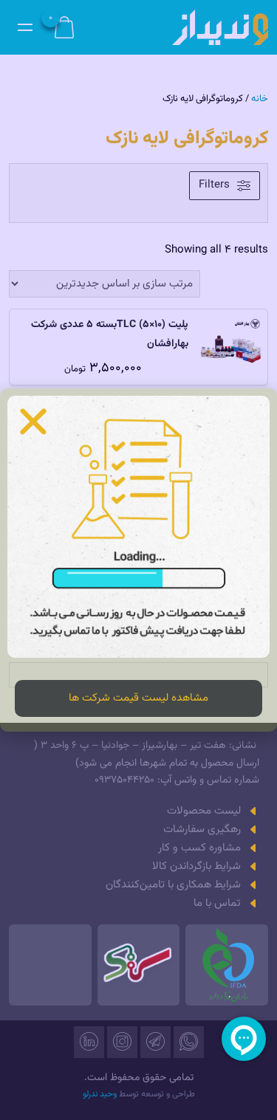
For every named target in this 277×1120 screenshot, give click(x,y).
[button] (33, 421)
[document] (138, 560)
